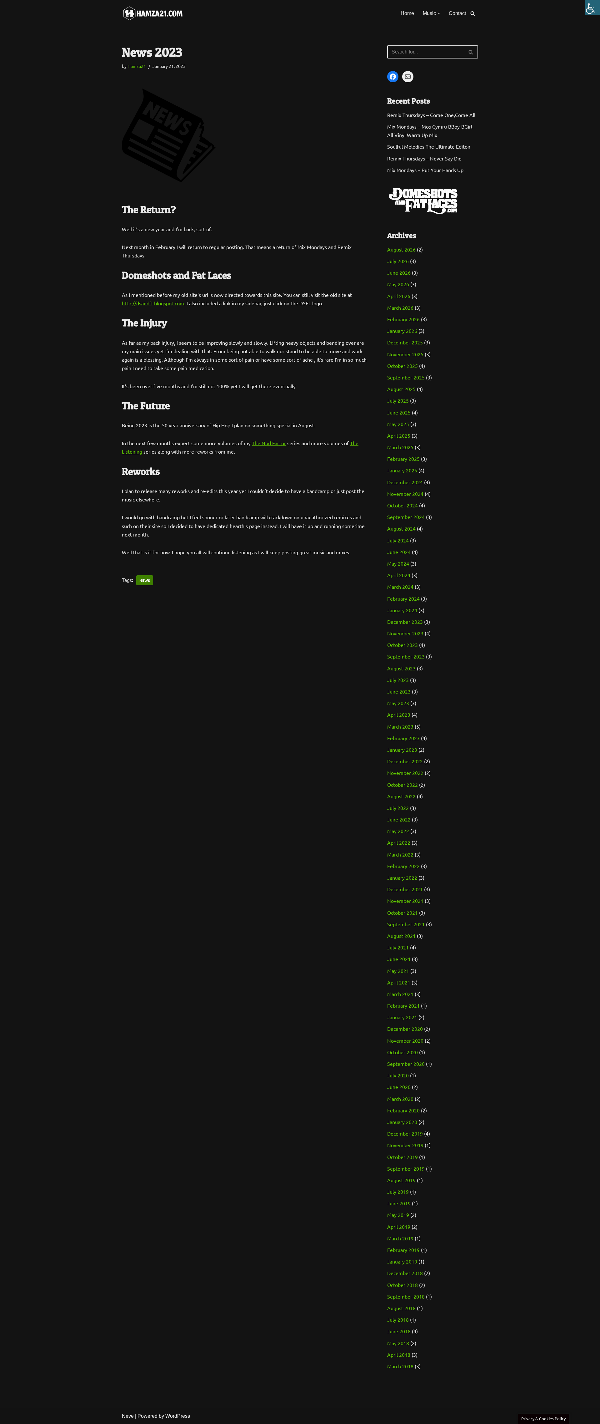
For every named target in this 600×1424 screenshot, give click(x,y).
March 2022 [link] (400, 854)
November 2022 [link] (405, 773)
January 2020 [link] (402, 1122)
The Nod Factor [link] (269, 443)
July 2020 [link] (398, 1075)
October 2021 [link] (402, 912)
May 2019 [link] (398, 1215)
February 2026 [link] (403, 319)
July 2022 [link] (398, 808)
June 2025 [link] (399, 412)
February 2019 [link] (403, 1250)
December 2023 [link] (405, 621)
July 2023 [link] (398, 680)
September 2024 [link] (406, 517)
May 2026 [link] (398, 284)
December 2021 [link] (405, 889)
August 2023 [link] (401, 668)
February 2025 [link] (403, 458)
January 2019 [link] (402, 1261)
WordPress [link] (177, 1416)
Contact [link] (457, 13)
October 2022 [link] (402, 784)
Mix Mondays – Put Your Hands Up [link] (425, 170)
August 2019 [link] (401, 1180)
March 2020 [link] (400, 1099)
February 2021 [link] (403, 1005)
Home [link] (407, 13)
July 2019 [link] (398, 1191)
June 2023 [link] (399, 691)
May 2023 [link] (398, 703)
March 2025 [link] (400, 447)
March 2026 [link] (400, 307)
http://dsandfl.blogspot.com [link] (153, 303)
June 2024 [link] (399, 552)
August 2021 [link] (401, 936)
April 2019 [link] (398, 1226)
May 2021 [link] (398, 971)
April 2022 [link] (398, 842)
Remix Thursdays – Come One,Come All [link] (431, 115)
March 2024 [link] (400, 586)
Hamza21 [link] (137, 66)
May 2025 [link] (398, 424)
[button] (439, 13)
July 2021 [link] (398, 947)
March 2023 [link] (400, 726)
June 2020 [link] (399, 1087)
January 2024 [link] (402, 610)
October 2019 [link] (402, 1157)
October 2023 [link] (402, 645)
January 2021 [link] (402, 1017)
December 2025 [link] (405, 342)
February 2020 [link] (403, 1110)
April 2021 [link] (398, 982)
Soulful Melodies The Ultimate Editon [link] (428, 146)
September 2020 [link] (406, 1063)
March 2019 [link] (400, 1238)
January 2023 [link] (402, 749)
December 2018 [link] (405, 1273)
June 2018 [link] (399, 1331)
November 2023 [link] (405, 633)
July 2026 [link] (398, 261)
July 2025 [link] (398, 400)
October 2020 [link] (402, 1052)
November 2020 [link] (405, 1040)
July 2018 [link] (398, 1319)
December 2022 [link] (405, 761)
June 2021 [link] (399, 959)
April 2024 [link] (398, 575)
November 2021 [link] (405, 901)
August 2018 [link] (401, 1308)
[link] (592, 7)
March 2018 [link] (400, 1366)
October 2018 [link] (402, 1285)
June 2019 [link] (399, 1203)
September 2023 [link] (406, 656)
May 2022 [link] (398, 831)
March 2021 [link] (400, 994)
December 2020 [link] (405, 1028)
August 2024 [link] (401, 528)
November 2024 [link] (405, 494)
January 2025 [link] (402, 470)
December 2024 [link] (405, 482)
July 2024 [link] (398, 540)
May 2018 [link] (398, 1343)
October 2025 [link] (402, 366)
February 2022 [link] (403, 866)
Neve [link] (128, 1416)
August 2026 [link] (401, 249)
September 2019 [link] (406, 1168)
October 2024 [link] (402, 505)
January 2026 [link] (402, 331)
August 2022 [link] (401, 796)
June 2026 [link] (399, 272)
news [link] (144, 580)
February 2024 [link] (403, 598)
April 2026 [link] (398, 296)
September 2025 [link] (406, 377)
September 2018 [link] (406, 1296)
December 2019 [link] (405, 1133)
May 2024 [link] (398, 563)
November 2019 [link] (405, 1145)
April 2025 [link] (398, 435)
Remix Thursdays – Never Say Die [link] (424, 158)
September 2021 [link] (406, 924)
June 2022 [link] (399, 819)
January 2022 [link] (402, 877)
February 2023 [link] (403, 738)
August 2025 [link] (401, 389)
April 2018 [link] (398, 1354)
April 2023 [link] (398, 714)
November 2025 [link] (405, 354)
